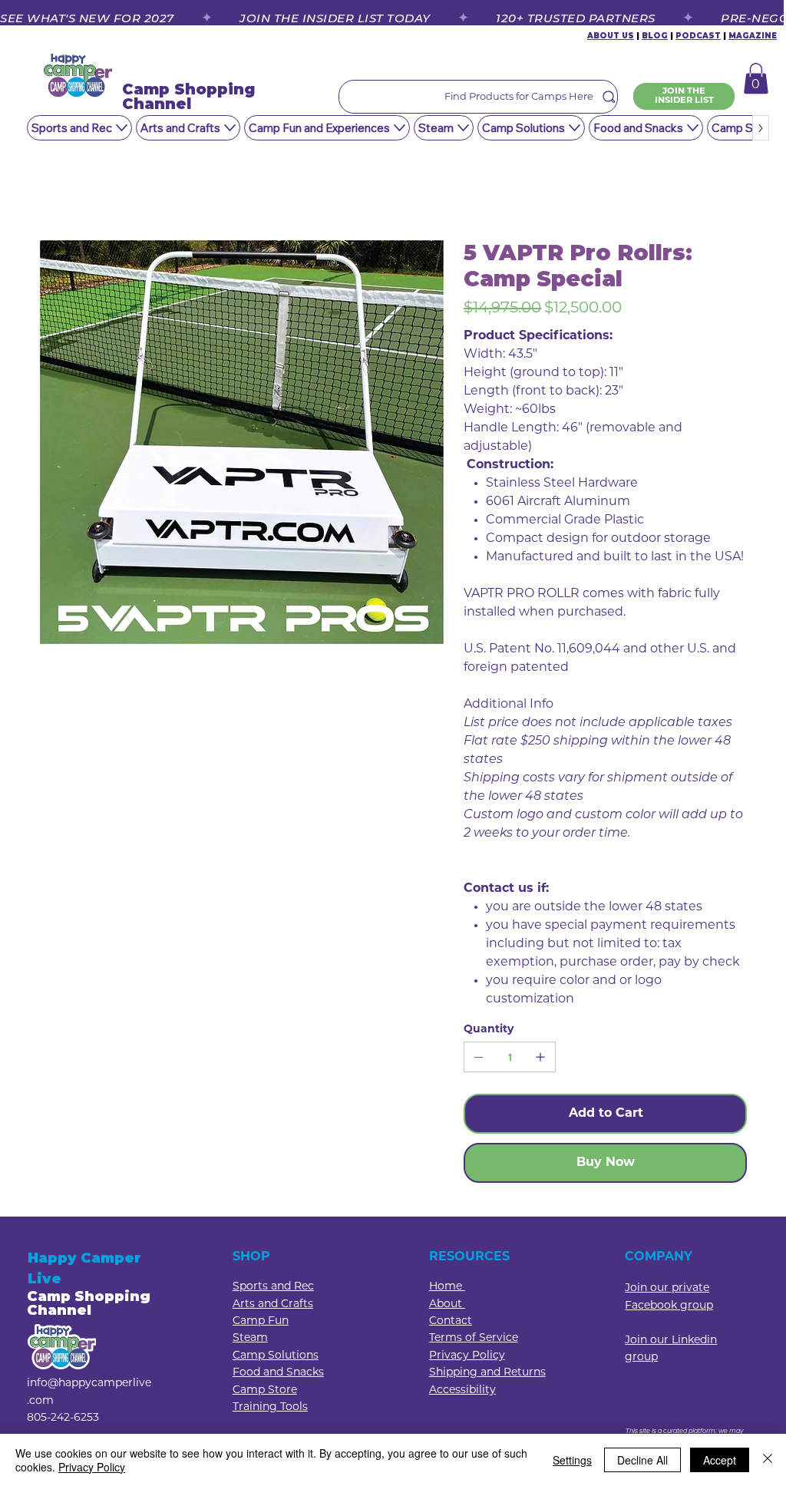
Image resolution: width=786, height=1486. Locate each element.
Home (447, 1287)
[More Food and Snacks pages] (692, 128)
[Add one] (540, 1057)
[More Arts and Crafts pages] (230, 128)
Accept (719, 1460)
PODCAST (698, 35)
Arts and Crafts (273, 1304)
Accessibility (462, 1390)
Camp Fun (261, 1321)
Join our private (667, 1288)
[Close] (767, 1460)
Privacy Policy (91, 1466)
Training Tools (270, 1407)
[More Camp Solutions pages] (574, 128)
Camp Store (265, 1390)
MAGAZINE (752, 35)
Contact (450, 1321)
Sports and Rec (273, 1287)
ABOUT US (610, 35)
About (447, 1304)
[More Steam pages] (463, 128)
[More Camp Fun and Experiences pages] (399, 128)
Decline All (642, 1460)
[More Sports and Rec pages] (121, 128)
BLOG (655, 35)
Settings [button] (572, 1460)
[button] (756, 78)
